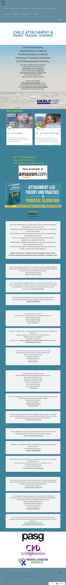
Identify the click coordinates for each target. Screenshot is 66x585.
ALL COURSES (14, 8)
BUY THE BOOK (24, 8)
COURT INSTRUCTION (37, 8)
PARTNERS (7, 14)
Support (18, 576)
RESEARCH (15, 14)
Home (7, 576)
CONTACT (36, 14)
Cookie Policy (9, 579)
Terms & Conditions (28, 576)
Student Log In (19, 579)
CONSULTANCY (50, 8)
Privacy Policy (39, 576)
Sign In (60, 19)
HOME (5, 8)
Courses (12, 576)
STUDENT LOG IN (26, 14)
